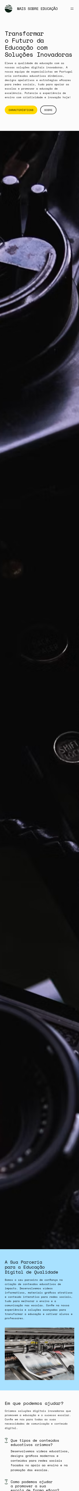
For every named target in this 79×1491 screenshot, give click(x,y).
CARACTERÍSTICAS (21, 110)
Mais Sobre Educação (37, 8)
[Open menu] (72, 8)
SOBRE (48, 110)
